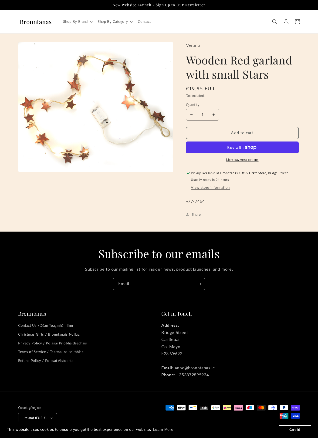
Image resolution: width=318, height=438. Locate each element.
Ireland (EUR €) (35, 418)
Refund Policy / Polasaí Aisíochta (46, 360)
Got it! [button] (295, 429)
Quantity (193, 104)
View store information (210, 187)
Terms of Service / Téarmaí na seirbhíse (51, 352)
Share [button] (196, 214)
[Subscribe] (199, 284)
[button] (77, 21)
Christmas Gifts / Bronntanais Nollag (49, 334)
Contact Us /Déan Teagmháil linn (45, 325)
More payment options (242, 159)
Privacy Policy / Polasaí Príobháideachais (52, 343)
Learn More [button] (163, 429)
